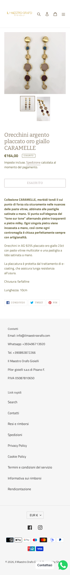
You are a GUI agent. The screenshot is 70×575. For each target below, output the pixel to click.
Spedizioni (15, 434)
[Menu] (63, 13)
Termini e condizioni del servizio (30, 467)
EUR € (34, 515)
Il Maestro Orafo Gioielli (28, 562)
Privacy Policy (17, 445)
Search (12, 402)
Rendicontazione (19, 489)
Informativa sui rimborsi (24, 478)
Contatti (13, 413)
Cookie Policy (17, 456)
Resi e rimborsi (18, 423)
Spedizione (33, 162)
